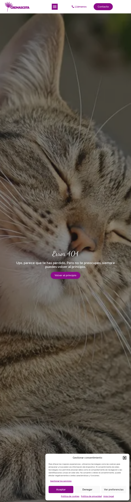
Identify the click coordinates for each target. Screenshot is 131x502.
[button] (124, 457)
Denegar (87, 489)
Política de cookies (70, 496)
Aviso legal (108, 496)
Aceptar (61, 489)
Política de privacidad (91, 496)
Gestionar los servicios (61, 481)
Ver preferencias (113, 489)
